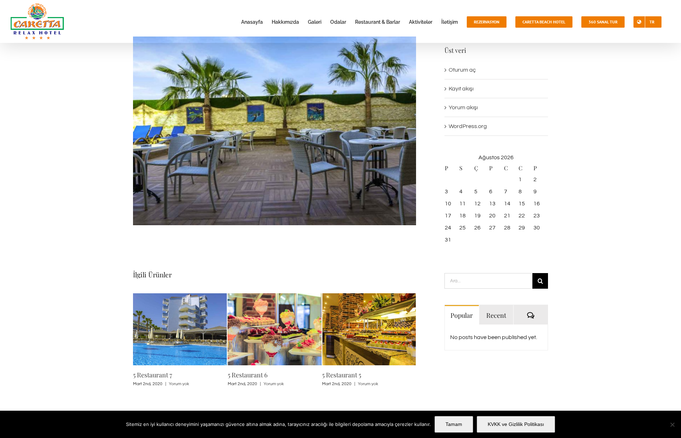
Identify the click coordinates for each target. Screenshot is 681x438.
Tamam (453, 424)
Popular (461, 315)
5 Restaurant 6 (247, 375)
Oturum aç (462, 70)
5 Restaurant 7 (152, 375)
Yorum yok (179, 384)
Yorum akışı (463, 107)
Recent (496, 315)
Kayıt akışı (461, 89)
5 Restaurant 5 (341, 375)
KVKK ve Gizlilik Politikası (516, 424)
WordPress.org (468, 126)
